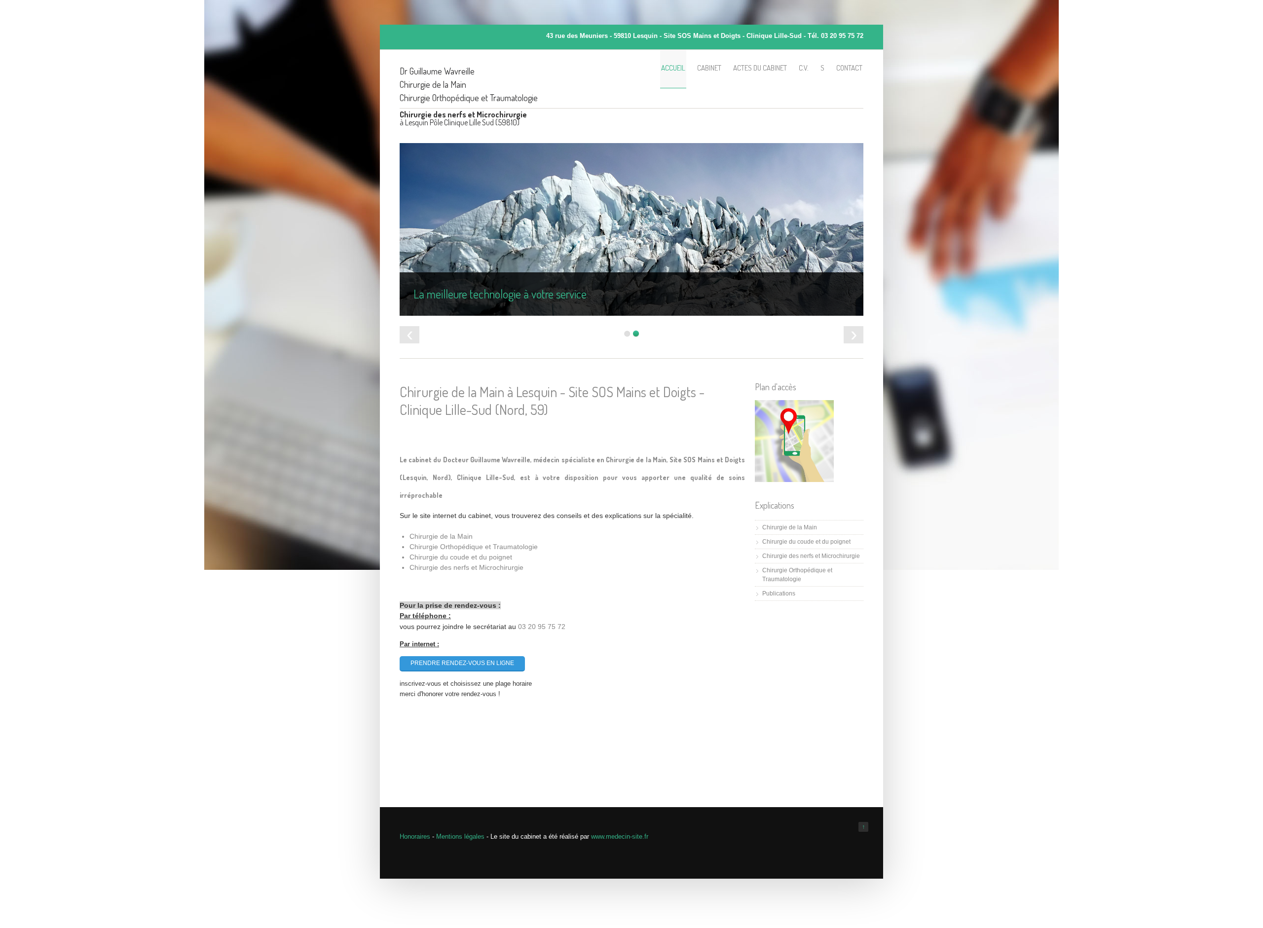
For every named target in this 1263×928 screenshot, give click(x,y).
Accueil (673, 68)
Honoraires (415, 836)
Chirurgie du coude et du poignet (806, 541)
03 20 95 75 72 (842, 35)
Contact (849, 68)
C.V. (804, 68)
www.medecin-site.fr (619, 836)
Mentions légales (460, 836)
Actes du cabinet (760, 68)
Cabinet (709, 68)
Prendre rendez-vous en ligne (462, 663)
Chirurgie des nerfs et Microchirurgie (811, 556)
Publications (778, 593)
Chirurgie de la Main (789, 527)
